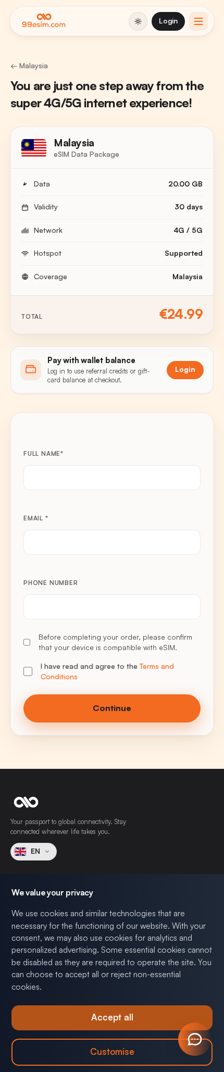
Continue (112, 708)
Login (168, 21)
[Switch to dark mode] (138, 21)
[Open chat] (194, 1039)
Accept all (112, 1018)
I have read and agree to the (107, 671)
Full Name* (43, 453)
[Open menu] (198, 21)
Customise (112, 1052)
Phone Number (50, 583)
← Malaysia (29, 65)
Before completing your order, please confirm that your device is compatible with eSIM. (115, 642)
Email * (35, 518)
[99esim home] (43, 21)
